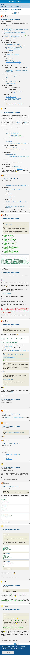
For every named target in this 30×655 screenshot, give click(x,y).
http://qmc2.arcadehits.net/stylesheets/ (17, 143)
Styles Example (16, 48)
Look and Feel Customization (12, 133)
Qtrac (14, 92)
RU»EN (21, 103)
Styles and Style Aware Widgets (13, 44)
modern (17, 162)
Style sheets (9, 141)
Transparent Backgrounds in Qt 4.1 (13, 61)
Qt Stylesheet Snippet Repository (11, 9)
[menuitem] (2, 4)
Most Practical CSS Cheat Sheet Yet (14, 189)
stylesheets (16, 166)
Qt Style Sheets (21, 46)
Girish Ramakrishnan (10, 83)
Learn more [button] (22, 648)
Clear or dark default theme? (10, 30)
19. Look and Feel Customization (16, 91)
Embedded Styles (19, 47)
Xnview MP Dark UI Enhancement (11, 36)
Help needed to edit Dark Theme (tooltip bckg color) (14, 32)
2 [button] (16, 13)
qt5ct (7, 450)
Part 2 (7, 69)
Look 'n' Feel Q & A (10, 60)
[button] (18, 13)
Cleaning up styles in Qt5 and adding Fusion (14, 417)
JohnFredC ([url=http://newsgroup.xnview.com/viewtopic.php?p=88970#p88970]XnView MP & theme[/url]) (15, 225)
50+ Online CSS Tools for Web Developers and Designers (16, 207)
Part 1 (27, 67)
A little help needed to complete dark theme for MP (14, 35)
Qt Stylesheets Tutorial (11, 96)
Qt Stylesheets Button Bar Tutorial (13, 98)
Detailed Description (8, 346)
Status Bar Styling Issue (9, 37)
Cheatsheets (9, 193)
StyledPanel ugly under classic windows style (19, 350)
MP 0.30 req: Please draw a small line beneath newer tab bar (16, 29)
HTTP (12, 391)
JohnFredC (19, 122)
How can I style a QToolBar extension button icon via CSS (17, 77)
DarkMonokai (9, 458)
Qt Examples (9, 48)
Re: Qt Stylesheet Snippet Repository (10, 112)
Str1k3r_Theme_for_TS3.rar (15, 149)
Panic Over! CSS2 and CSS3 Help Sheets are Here (17, 185)
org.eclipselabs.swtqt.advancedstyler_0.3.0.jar (19, 156)
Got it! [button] (8, 652)
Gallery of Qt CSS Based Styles (13, 454)
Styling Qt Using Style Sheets (12, 81)
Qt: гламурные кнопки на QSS (13, 103)
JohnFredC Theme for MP (6, 293)
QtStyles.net (19, 168)
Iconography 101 (9, 58)
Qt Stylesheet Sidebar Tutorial (12, 99)
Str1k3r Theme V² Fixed (11, 147)
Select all (6, 255)
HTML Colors (12, 196)
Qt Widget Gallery (10, 50)
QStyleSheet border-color (9, 349)
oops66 (25, 122)
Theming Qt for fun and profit (12, 54)
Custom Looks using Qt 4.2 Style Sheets (15, 63)
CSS (10, 197)
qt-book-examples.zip (13, 135)
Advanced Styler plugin (11, 154)
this (3, 371)
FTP (6, 390)
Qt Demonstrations (10, 47)
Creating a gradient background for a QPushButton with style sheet (17, 71)
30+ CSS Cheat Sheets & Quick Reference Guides (17, 201)
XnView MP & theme (8, 28)
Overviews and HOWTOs (11, 46)
